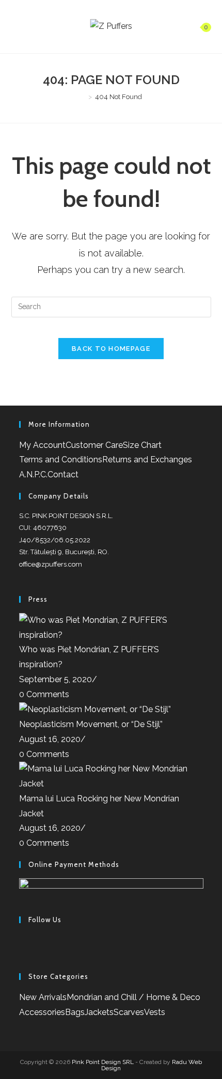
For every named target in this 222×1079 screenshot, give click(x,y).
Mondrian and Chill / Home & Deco (133, 997)
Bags (75, 1012)
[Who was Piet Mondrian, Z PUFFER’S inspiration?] (111, 627)
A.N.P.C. (33, 474)
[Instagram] (22, 955)
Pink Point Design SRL (103, 1062)
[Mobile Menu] (16, 26)
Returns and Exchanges (147, 459)
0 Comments (44, 694)
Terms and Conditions (60, 459)
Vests (154, 1012)
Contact (62, 474)
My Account (42, 445)
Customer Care (94, 445)
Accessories (42, 1012)
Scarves (129, 1012)
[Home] (82, 97)
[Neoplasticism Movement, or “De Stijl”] (95, 709)
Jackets (99, 1012)
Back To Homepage (111, 348)
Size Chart (142, 445)
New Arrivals (43, 997)
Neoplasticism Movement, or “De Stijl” (91, 724)
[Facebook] (22, 940)
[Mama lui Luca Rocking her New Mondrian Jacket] (111, 776)
